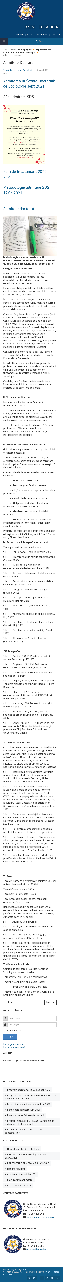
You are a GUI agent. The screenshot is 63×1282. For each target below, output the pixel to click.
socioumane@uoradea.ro (40, 1217)
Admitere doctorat (18, 208)
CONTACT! (55, 34)
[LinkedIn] (57, 27)
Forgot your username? (14, 1044)
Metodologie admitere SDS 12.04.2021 (26, 190)
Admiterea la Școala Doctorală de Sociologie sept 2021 (29, 83)
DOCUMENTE (19, 34)
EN (34, 1278)
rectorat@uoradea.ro (37, 1249)
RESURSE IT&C (33, 34)
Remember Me (14, 1030)
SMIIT (25, 1269)
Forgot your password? (14, 1047)
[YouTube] (52, 27)
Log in (10, 1036)
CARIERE (45, 34)
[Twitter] (47, 27)
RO (29, 1278)
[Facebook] (41, 27)
